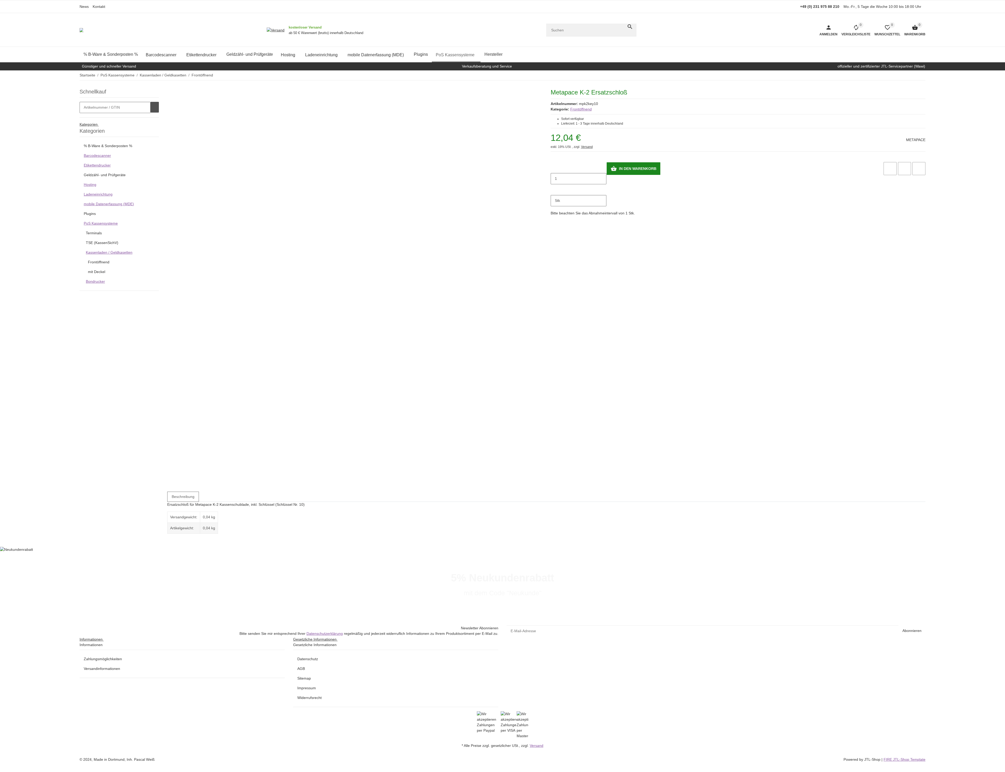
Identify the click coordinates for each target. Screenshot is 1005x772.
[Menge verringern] (555, 167)
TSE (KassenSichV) (102, 243)
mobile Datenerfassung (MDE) (109, 204)
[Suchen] (629, 27)
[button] (885, 30)
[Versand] (275, 30)
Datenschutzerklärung (324, 633)
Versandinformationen (102, 669)
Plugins (90, 214)
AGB (301, 669)
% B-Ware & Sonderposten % (108, 146)
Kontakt (99, 6)
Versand (587, 147)
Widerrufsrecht (309, 698)
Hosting (90, 184)
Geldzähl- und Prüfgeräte (105, 175)
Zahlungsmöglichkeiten (103, 659)
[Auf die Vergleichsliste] (890, 168)
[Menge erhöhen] (555, 189)
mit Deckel (96, 272)
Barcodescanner (97, 155)
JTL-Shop (872, 759)
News (84, 6)
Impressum (306, 688)
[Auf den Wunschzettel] (904, 168)
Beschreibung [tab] (183, 497)
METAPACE (915, 140)
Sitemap (304, 678)
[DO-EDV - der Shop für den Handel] (81, 30)
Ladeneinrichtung (98, 194)
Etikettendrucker (97, 165)
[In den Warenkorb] (154, 107)
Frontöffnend (581, 109)
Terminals (94, 233)
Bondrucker (95, 281)
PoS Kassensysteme (101, 223)
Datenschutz (307, 659)
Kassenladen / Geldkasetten (109, 252)
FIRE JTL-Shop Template (904, 759)
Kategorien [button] (89, 124)
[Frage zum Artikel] (918, 168)
